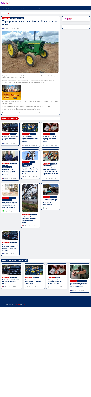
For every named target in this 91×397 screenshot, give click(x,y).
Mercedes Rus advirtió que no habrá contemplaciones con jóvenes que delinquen (78, 285)
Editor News (17, 304)
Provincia (23, 8)
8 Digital (6, 28)
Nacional (15, 8)
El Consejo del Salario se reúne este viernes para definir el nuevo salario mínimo (49, 139)
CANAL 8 (31, 8)
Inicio (3, 13)
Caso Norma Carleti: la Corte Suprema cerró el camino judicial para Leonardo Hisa (8, 172)
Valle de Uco (6, 8)
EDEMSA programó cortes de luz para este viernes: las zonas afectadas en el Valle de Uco (30, 170)
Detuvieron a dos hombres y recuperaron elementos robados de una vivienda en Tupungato (10, 247)
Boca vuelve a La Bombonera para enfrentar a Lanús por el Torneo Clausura (30, 139)
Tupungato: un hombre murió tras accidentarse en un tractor (19, 13)
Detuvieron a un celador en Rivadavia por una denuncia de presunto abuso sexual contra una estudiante (10, 204)
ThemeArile (25, 304)
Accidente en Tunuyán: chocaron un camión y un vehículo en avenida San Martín (29, 219)
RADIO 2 (37, 8)
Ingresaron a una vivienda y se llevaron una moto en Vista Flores (10, 138)
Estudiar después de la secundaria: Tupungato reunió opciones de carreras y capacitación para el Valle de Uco (50, 171)
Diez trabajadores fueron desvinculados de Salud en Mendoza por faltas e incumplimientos (50, 201)
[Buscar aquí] (89, 7)
